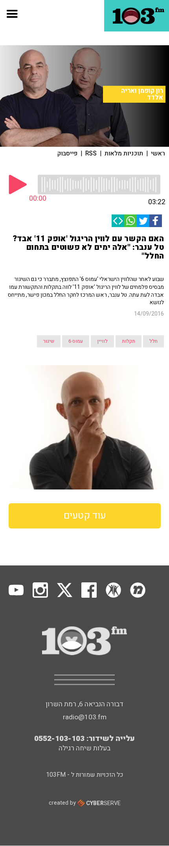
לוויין (102, 341)
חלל (153, 341)
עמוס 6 (75, 341)
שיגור (48, 341)
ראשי (158, 153)
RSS (91, 153)
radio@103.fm (85, 717)
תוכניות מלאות (124, 153)
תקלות (128, 341)
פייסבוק (67, 153)
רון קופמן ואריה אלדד (142, 94)
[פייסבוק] (155, 220)
